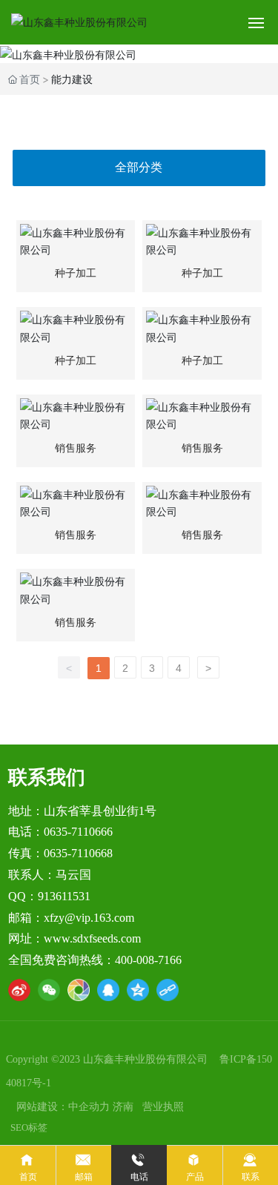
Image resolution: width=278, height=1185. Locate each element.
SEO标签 (28, 1127)
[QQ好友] (108, 990)
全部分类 (138, 167)
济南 (123, 1106)
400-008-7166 (148, 960)
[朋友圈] (78, 990)
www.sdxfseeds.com (92, 938)
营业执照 (163, 1106)
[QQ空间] (138, 990)
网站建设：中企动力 (63, 1106)
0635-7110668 (78, 853)
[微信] (49, 990)
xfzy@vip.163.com (89, 917)
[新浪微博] (19, 990)
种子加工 (75, 273)
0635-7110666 (78, 831)
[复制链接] (167, 990)
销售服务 (75, 448)
